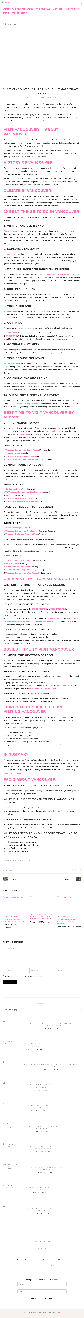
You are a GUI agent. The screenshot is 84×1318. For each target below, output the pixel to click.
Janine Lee (7, 870)
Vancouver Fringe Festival (16, 528)
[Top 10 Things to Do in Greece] (10, 1212)
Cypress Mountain (48, 383)
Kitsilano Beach (11, 311)
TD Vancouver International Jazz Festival (23, 492)
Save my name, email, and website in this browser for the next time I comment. (25, 976)
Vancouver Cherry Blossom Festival (21, 456)
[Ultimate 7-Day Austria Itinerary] (10, 1130)
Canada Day (10, 495)
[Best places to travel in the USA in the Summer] (10, 1069)
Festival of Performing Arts (17, 570)
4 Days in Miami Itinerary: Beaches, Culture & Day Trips (13, 919)
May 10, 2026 (45, 1172)
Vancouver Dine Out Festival (17, 567)
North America (14, 860)
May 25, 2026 (41, 1090)
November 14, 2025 (10, 924)
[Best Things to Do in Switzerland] (10, 1151)
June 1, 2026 (35, 1049)
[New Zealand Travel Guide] (10, 1110)
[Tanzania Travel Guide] (10, 1048)
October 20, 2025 (36, 922)
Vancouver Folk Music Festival (18, 498)
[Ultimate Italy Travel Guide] (10, 1192)
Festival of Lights (54, 618)
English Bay (56, 431)
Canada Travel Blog (49, 97)
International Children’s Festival (42, 689)
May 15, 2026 (43, 1152)
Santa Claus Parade (44, 621)
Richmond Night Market (27, 403)
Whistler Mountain (58, 609)
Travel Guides (33, 97)
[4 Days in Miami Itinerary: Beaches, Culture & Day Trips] (15, 905)
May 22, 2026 (38, 1110)
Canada (6, 860)
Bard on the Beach (13, 489)
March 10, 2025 (76, 870)
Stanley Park (9, 254)
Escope (58, 1312)
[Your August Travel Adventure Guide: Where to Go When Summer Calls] (69, 905)
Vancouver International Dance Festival (22, 450)
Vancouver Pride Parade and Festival (21, 501)
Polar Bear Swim (12, 564)
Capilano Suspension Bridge (16, 621)
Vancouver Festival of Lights (17, 560)
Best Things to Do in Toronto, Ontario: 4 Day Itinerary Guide (41, 916)
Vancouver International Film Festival (21, 531)
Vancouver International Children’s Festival (24, 459)
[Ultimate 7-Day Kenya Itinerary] (10, 1089)
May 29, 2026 (50, 1069)
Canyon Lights (71, 618)
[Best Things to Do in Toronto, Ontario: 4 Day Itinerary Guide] (42, 903)
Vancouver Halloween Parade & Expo (21, 534)
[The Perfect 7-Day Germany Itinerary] (10, 1171)
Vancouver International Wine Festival (22, 573)
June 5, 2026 (51, 1028)
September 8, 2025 (64, 926)
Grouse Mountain (11, 363)
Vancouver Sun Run (14, 453)
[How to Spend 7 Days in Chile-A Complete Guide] (10, 1028)
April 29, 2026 (40, 1213)
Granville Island (10, 231)
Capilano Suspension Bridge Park (60, 274)
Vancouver (22, 860)
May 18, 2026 (42, 1131)
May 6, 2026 (39, 1193)
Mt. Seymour (33, 383)
